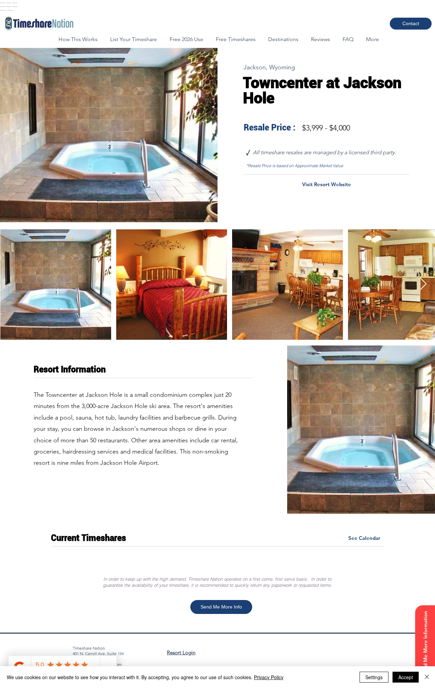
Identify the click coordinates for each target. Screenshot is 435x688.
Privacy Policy (268, 677)
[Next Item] (423, 284)
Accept (405, 677)
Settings (374, 677)
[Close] (427, 677)
